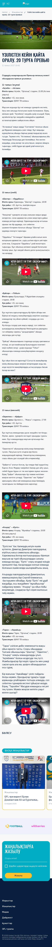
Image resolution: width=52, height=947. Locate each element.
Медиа (5, 912)
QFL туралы (8, 929)
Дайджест (7, 918)
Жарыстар (7, 901)
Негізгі (4, 12)
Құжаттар (7, 923)
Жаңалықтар (17, 12)
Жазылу (18, 875)
